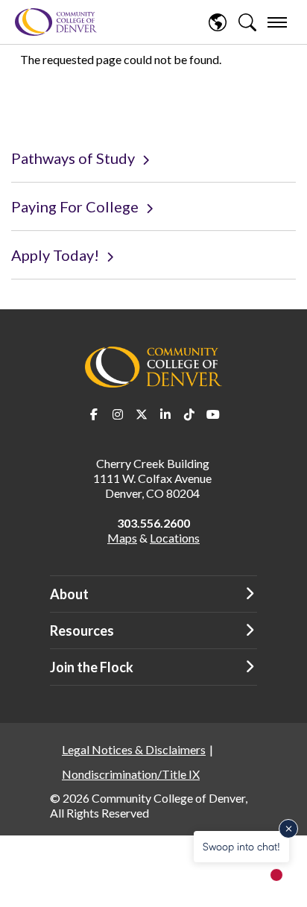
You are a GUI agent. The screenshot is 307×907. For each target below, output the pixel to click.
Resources (82, 630)
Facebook (94, 414)
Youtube (213, 414)
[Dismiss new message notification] (288, 828)
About (69, 594)
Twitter (142, 414)
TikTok (189, 414)
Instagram (118, 414)
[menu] (277, 22)
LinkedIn (165, 414)
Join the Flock (91, 667)
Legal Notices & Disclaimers (134, 749)
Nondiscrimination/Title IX (131, 774)
